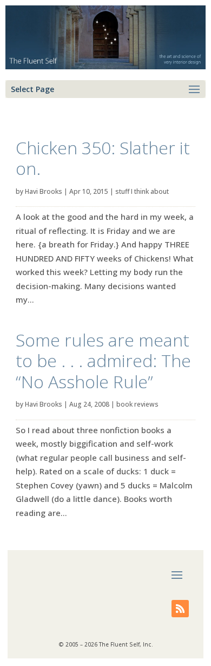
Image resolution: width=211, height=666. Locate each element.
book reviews (137, 404)
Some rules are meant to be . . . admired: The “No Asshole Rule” (103, 360)
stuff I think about (142, 191)
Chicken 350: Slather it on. (103, 158)
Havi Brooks (43, 191)
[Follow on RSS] (180, 608)
